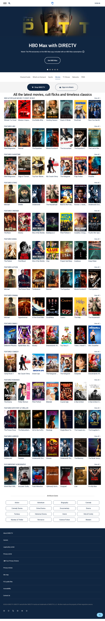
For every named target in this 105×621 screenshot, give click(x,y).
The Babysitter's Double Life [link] (27, 430)
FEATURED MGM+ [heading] (10, 239)
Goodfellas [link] (50, 317)
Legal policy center (9, 547)
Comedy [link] (88, 502)
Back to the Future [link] (66, 204)
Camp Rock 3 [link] (8, 374)
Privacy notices (8, 568)
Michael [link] (7, 204)
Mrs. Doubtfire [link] (93, 345)
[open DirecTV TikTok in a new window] (26, 611)
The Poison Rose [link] (24, 289)
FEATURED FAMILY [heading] (10, 323)
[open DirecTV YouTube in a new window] (22, 611)
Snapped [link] (63, 486)
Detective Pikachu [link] (10, 345)
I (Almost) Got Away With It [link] (55, 486)
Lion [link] (75, 486)
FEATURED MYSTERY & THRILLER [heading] (16, 408)
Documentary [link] (64, 508)
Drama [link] (88, 508)
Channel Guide (25, 77)
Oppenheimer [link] (22, 317)
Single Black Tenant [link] (67, 430)
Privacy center (7, 554)
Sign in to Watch (68, 87)
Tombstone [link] (36, 289)
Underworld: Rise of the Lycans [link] (71, 458)
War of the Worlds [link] (38, 233)
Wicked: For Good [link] (10, 120)
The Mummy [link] (78, 458)
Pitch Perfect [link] (36, 402)
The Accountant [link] (65, 148)
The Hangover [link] (65, 176)
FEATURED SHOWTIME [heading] (12, 154)
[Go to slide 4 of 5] (55, 69)
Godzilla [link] (91, 176)
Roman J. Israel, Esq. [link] (81, 204)
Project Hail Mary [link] (66, 261)
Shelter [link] (20, 204)
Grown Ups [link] (36, 374)
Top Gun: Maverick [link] (38, 176)
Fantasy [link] (17, 514)
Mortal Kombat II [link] (52, 148)
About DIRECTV (8, 533)
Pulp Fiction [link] (78, 176)
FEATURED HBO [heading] (9, 126)
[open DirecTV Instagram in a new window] (17, 611)
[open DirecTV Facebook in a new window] (8, 611)
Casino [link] (62, 317)
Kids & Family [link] (88, 514)
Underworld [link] (36, 204)
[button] (5, 3)
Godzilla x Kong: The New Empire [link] (85, 233)
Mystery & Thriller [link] (17, 520)
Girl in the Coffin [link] (37, 430)
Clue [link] (47, 261)
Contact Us (6, 595)
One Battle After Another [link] (40, 120)
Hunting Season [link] (51, 120)
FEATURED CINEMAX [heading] (11, 211)
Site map (6, 575)
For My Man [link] (92, 486)
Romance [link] (41, 520)
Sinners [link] (48, 458)
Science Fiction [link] (64, 520)
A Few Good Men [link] (38, 317)
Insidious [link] (77, 261)
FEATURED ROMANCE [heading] (12, 380)
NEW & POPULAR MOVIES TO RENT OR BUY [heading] (19, 98)
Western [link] (88, 520)
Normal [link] (20, 148)
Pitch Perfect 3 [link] (65, 233)
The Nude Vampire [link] (94, 458)
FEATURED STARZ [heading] (10, 183)
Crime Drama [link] (40, 508)
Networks (75, 77)
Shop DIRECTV (39, 87)
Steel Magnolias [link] (9, 148)
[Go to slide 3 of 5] (52, 69)
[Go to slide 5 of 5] (57, 69)
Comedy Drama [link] (17, 508)
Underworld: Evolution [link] (95, 204)
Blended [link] (49, 402)
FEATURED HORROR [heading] (11, 436)
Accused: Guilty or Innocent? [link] (28, 486)
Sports (50, 77)
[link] (10, 109)
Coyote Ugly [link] (64, 402)
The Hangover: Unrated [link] (54, 374)
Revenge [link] (49, 430)
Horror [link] (64, 514)
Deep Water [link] (92, 261)
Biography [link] (64, 502)
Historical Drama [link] (41, 514)
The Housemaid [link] (51, 204)
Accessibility (7, 589)
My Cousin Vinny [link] (52, 176)
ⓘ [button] (83, 51)
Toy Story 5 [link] (64, 345)
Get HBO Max (52, 60)
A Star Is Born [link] (79, 402)
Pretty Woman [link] (23, 402)
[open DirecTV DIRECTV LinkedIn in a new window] (4, 611)
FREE (83, 77)
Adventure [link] (40, 502)
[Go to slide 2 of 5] (50, 69)
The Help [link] (77, 317)
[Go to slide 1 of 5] (47, 69)
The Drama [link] (8, 402)
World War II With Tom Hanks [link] (14, 486)
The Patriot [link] (8, 261)
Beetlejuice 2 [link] (50, 233)
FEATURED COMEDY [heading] (11, 352)
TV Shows (66, 77)
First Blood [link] (22, 261)
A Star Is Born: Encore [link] (95, 402)
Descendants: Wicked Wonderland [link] (58, 345)
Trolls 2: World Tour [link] (81, 345)
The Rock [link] (7, 233)
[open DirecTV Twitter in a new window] (13, 611)
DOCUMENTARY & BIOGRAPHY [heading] (15, 464)
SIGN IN (97, 3)
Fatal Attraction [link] (37, 486)
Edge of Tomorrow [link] (24, 176)
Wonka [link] (20, 233)
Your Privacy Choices (12, 561)
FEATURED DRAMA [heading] (11, 295)
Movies (57, 77)
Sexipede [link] (77, 374)
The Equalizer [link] (37, 148)
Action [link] (17, 502)
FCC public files (8, 582)
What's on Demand (39, 77)
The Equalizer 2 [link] (79, 148)
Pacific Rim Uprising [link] (95, 233)
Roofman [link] (77, 120)
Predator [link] (21, 458)
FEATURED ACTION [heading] (11, 267)
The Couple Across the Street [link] (84, 430)
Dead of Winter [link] (65, 120)
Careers (5, 540)
